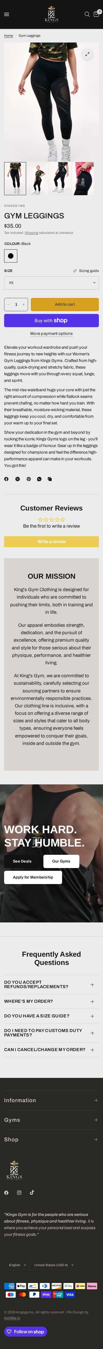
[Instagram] (23, 1193)
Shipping (31, 233)
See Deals (22, 861)
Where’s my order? (28, 1001)
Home (8, 36)
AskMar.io (12, 1318)
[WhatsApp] (40, 479)
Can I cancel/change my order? (44, 1049)
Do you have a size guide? (36, 1016)
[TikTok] (36, 1192)
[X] (18, 479)
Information (20, 1100)
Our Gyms (61, 861)
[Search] (87, 14)
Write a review (52, 541)
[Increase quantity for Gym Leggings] (24, 304)
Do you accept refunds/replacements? (36, 984)
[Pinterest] (30, 479)
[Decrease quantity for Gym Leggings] (8, 304)
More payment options (51, 333)
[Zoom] (87, 54)
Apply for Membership (33, 877)
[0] (95, 14)
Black (10, 256)
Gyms (12, 1120)
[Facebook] (7, 479)
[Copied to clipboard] (51, 479)
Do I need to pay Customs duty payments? (43, 1032)
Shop (11, 1139)
